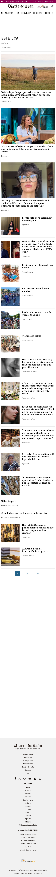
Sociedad (37, 13)
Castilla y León (28, 800)
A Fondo (28, 812)
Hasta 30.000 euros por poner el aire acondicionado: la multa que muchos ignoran (38, 529)
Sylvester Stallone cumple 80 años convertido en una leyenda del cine (38, 457)
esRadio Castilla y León (28, 850)
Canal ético (38, 873)
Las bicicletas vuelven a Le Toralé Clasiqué (36, 313)
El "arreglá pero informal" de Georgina (37, 219)
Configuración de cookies (23, 873)
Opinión (28, 819)
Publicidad (28, 758)
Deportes (48, 13)
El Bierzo (28, 791)
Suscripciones (28, 761)
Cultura (28, 803)
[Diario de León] (28, 6)
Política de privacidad (25, 870)
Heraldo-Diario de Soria (28, 844)
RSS (28, 773)
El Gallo (28, 822)
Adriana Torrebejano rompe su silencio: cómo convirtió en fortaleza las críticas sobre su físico (27, 149)
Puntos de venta (28, 767)
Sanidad (28, 806)
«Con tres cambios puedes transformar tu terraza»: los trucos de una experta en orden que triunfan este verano (38, 388)
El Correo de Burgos (28, 841)
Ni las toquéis (9, 501)
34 (38, 574)
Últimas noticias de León (28, 825)
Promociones (28, 764)
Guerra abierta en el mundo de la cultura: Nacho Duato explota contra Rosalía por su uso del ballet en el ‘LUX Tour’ (38, 246)
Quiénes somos (28, 754)
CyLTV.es (28, 847)
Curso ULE (34, 1)
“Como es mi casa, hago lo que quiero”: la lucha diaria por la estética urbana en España (37, 481)
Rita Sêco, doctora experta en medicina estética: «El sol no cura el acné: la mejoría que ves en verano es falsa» (38, 410)
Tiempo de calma (31, 335)
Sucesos (28, 809)
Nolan (4, 43)
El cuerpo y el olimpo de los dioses (37, 266)
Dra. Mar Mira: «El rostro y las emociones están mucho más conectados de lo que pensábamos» (38, 363)
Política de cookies (40, 870)
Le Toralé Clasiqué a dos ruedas (35, 290)
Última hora (7, 13)
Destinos (28, 816)
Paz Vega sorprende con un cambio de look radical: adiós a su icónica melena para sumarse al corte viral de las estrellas (25, 203)
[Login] (53, 6)
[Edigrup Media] (28, 861)
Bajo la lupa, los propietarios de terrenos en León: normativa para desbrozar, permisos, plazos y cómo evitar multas (26, 95)
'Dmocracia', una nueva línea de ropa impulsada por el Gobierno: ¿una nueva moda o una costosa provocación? (38, 434)
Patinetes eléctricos (46, 1)
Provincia (26, 13)
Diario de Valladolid (28, 837)
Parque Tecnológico (21, 1)
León (17, 13)
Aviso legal (12, 870)
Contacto (28, 770)
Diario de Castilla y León (28, 834)
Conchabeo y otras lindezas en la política (24, 513)
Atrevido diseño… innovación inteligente (35, 550)
